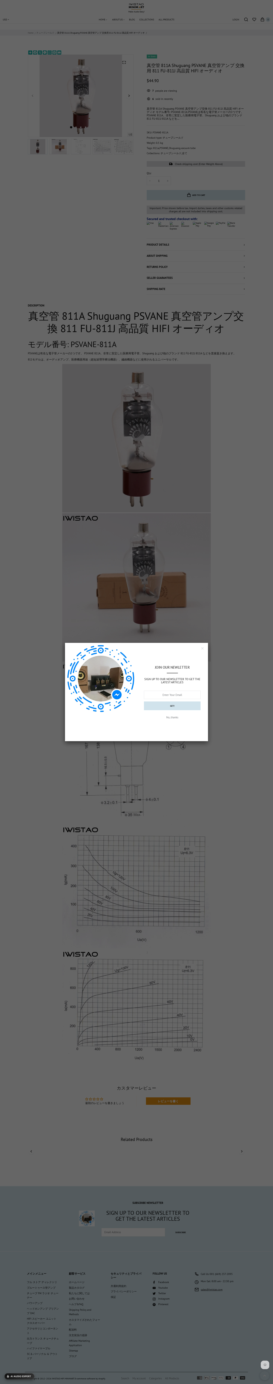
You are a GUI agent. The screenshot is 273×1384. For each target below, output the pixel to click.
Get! (172, 705)
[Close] (202, 648)
